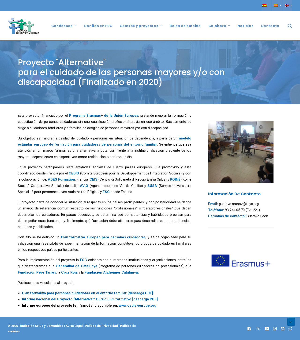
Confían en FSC (98, 25)
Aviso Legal (74, 326)
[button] (290, 25)
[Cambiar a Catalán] (277, 5)
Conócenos (62, 25)
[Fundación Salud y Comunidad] (23, 26)
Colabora (217, 25)
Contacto (270, 25)
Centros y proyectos (139, 25)
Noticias (246, 25)
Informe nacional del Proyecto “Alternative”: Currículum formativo (76, 299)
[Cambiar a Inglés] (287, 5)
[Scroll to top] (291, 322)
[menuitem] (266, 5)
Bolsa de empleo (185, 25)
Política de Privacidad (102, 326)
